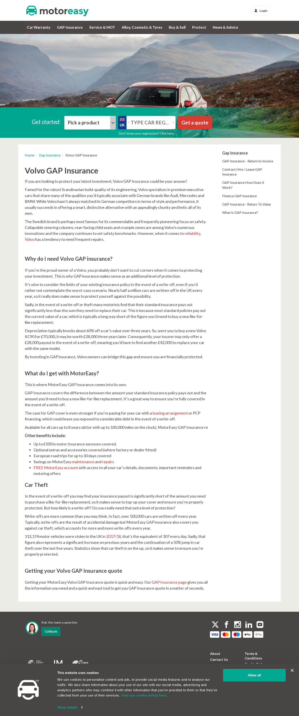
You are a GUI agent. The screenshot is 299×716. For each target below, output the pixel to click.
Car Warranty (38, 27)
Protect (199, 27)
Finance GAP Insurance (239, 196)
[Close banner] (292, 670)
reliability (192, 233)
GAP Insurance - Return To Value (246, 204)
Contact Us (219, 659)
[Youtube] (260, 625)
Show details (67, 707)
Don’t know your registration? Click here (146, 133)
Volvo (29, 239)
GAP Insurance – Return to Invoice (247, 161)
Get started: (46, 121)
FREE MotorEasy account (55, 467)
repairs (108, 461)
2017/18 (113, 536)
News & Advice (225, 27)
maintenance (83, 461)
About (215, 654)
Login (263, 10)
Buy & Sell (177, 27)
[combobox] (90, 122)
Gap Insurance (49, 155)
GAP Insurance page (169, 582)
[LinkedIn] (248, 625)
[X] (215, 624)
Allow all (254, 675)
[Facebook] (226, 625)
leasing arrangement (170, 413)
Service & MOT (102, 27)
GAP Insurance (70, 27)
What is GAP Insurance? (240, 212)
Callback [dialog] (51, 631)
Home (29, 155)
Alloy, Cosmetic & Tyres (142, 27)
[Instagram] (237, 625)
